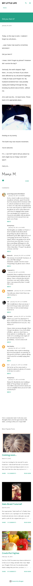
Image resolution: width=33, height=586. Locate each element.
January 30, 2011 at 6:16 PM (16, 227)
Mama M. (10, 255)
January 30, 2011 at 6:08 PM (16, 195)
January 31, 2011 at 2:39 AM (19, 365)
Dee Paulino (10, 346)
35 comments (11, 571)
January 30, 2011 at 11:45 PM (16, 348)
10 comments (11, 473)
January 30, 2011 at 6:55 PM (16, 272)
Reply (9, 221)
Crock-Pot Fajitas (10, 553)
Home (5, 8)
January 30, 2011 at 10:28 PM (18, 301)
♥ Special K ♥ (10, 270)
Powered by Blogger (18, 581)
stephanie (10, 290)
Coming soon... (9, 455)
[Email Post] (3, 181)
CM (8, 301)
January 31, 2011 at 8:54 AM (16, 379)
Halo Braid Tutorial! (12, 504)
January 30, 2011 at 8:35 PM (22, 290)
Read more (27, 473)
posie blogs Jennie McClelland (16, 194)
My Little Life (9, 3)
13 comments (11, 522)
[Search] (26, 3)
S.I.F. (8, 365)
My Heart (10, 316)
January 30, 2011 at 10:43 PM (22, 316)
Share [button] (27, 181)
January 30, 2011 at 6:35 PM (22, 255)
